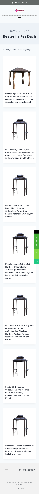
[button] (19, 17)
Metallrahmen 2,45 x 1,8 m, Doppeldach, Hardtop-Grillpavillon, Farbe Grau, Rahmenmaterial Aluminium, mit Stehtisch (19, 211)
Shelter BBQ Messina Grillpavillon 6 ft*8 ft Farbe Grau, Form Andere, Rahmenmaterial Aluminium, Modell (17, 392)
